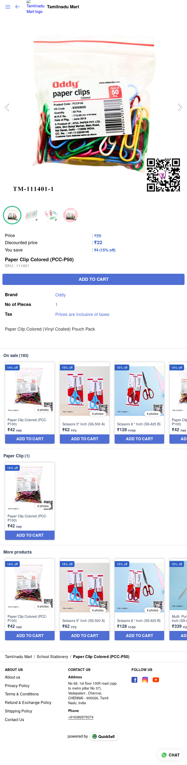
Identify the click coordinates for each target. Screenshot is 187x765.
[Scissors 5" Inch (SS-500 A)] (84, 402)
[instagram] (145, 680)
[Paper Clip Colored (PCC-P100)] (29, 402)
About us (12, 677)
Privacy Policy (17, 685)
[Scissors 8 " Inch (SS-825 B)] (139, 402)
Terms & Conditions (22, 694)
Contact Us (14, 719)
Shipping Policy (18, 711)
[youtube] (156, 680)
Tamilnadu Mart (63, 6)
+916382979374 (81, 716)
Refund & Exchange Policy (28, 702)
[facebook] (134, 680)
